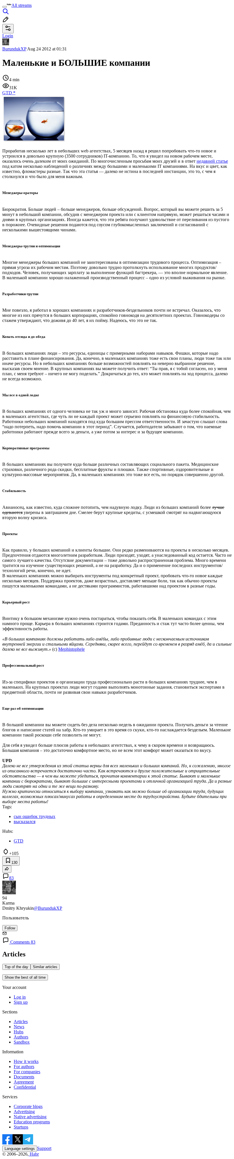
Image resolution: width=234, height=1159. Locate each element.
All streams (21, 5)
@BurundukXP (48, 908)
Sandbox (22, 1042)
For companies (27, 1071)
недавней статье (212, 161)
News (19, 1026)
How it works (26, 1061)
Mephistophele (71, 649)
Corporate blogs (28, 1106)
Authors (21, 1036)
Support (44, 1148)
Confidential (25, 1087)
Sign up (21, 1002)
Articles (21, 1021)
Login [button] (7, 35)
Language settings (20, 1148)
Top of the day (16, 967)
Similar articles (45, 967)
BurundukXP (14, 48)
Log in (20, 997)
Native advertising (30, 1116)
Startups (21, 1127)
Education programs (32, 1121)
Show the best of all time (25, 977)
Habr (34, 1154)
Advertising (24, 1111)
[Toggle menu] (4, 7)
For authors (24, 1066)
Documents (24, 1076)
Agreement (24, 1082)
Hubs (18, 1031)
